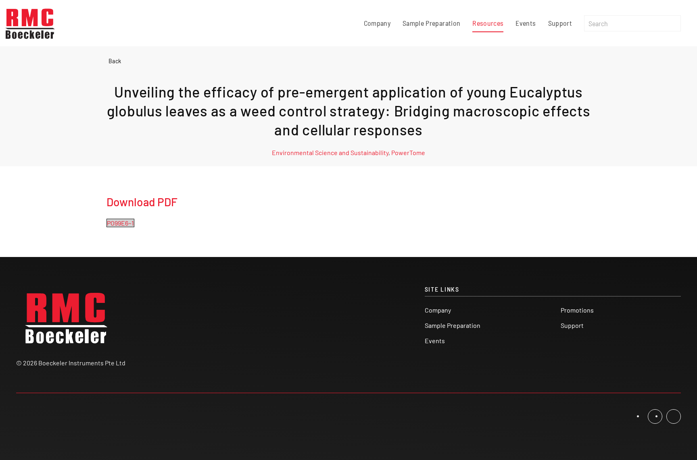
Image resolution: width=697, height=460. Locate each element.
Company (377, 23)
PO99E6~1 (120, 223)
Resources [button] (487, 23)
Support (560, 23)
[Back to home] (30, 23)
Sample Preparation (431, 23)
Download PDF (141, 202)
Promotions (577, 310)
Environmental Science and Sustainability (330, 152)
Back (115, 60)
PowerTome (408, 152)
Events (525, 23)
